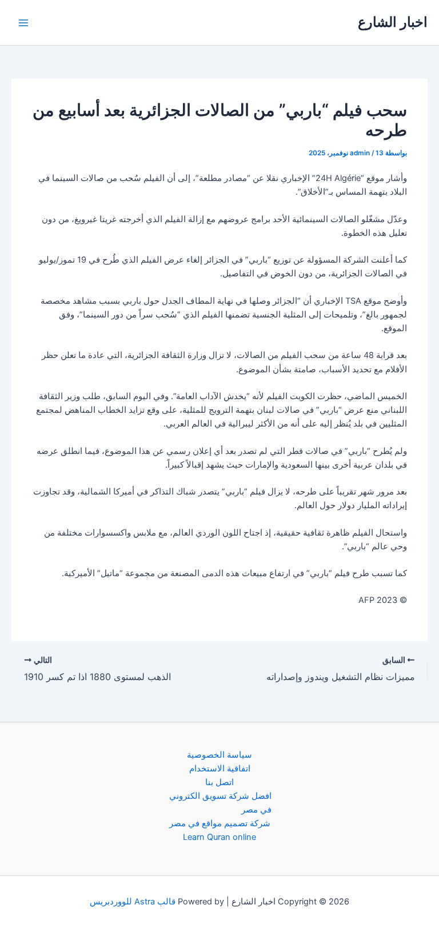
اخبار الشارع (393, 22)
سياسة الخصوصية (219, 755)
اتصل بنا (219, 782)
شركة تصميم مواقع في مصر (219, 823)
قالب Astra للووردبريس (132, 901)
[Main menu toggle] (23, 23)
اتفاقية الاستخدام (219, 768)
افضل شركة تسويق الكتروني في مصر (220, 803)
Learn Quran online (219, 837)
